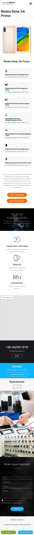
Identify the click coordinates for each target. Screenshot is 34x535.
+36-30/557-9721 (17, 347)
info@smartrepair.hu (17, 351)
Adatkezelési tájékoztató (12, 503)
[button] (31, 3)
